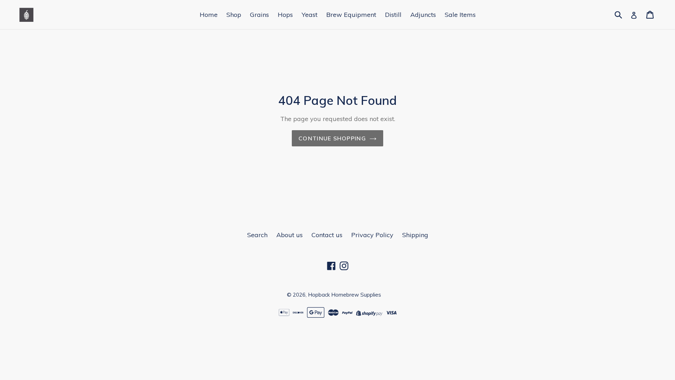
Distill (393, 15)
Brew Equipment (351, 15)
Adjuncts (423, 15)
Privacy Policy (372, 235)
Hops (285, 15)
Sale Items (460, 15)
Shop (233, 15)
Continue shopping (332, 138)
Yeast (309, 15)
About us (289, 235)
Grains (259, 15)
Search (257, 235)
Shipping (415, 235)
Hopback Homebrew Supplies (344, 294)
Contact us (326, 235)
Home (209, 15)
